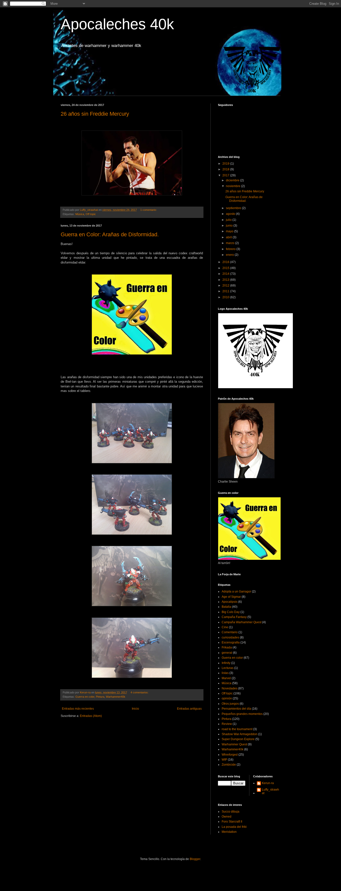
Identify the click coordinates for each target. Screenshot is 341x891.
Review (227, 724)
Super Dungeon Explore (238, 739)
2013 (226, 280)
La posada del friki (234, 827)
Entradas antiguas (189, 708)
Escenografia (231, 642)
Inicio (135, 708)
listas (225, 673)
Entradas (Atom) (91, 716)
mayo (230, 231)
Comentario (230, 632)
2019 (226, 163)
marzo (230, 243)
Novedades (229, 688)
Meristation (229, 832)
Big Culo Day (231, 612)
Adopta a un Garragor (236, 591)
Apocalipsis (229, 601)
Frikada (227, 647)
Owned (226, 816)
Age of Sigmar (231, 596)
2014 (226, 274)
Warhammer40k (115, 696)
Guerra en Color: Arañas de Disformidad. (110, 234)
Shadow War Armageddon (239, 734)
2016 (226, 262)
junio (229, 225)
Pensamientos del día (236, 708)
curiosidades (230, 637)
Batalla (226, 606)
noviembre (233, 186)
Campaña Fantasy (234, 617)
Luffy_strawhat (270, 791)
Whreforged (230, 754)
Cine (225, 627)
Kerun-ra (268, 783)
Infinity (226, 663)
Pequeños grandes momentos (242, 714)
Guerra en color (84, 696)
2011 (226, 291)
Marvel (226, 678)
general (227, 652)
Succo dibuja (230, 811)
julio (229, 220)
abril (229, 237)
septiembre (234, 208)
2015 (226, 268)
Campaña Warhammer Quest (241, 622)
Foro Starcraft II (232, 821)
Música (79, 214)
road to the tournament (237, 729)
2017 (226, 175)
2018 (226, 169)
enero (230, 255)
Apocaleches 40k (117, 24)
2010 (226, 297)
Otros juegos (230, 703)
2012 (226, 285)
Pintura (100, 696)
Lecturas (227, 668)
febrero (231, 249)
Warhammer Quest (234, 744)
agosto (231, 214)
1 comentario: (149, 209)
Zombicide (229, 764)
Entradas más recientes (78, 708)
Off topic (91, 214)
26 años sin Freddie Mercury (95, 114)
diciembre (233, 180)
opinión (227, 698)
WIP (224, 759)
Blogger (195, 859)
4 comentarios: (140, 692)
